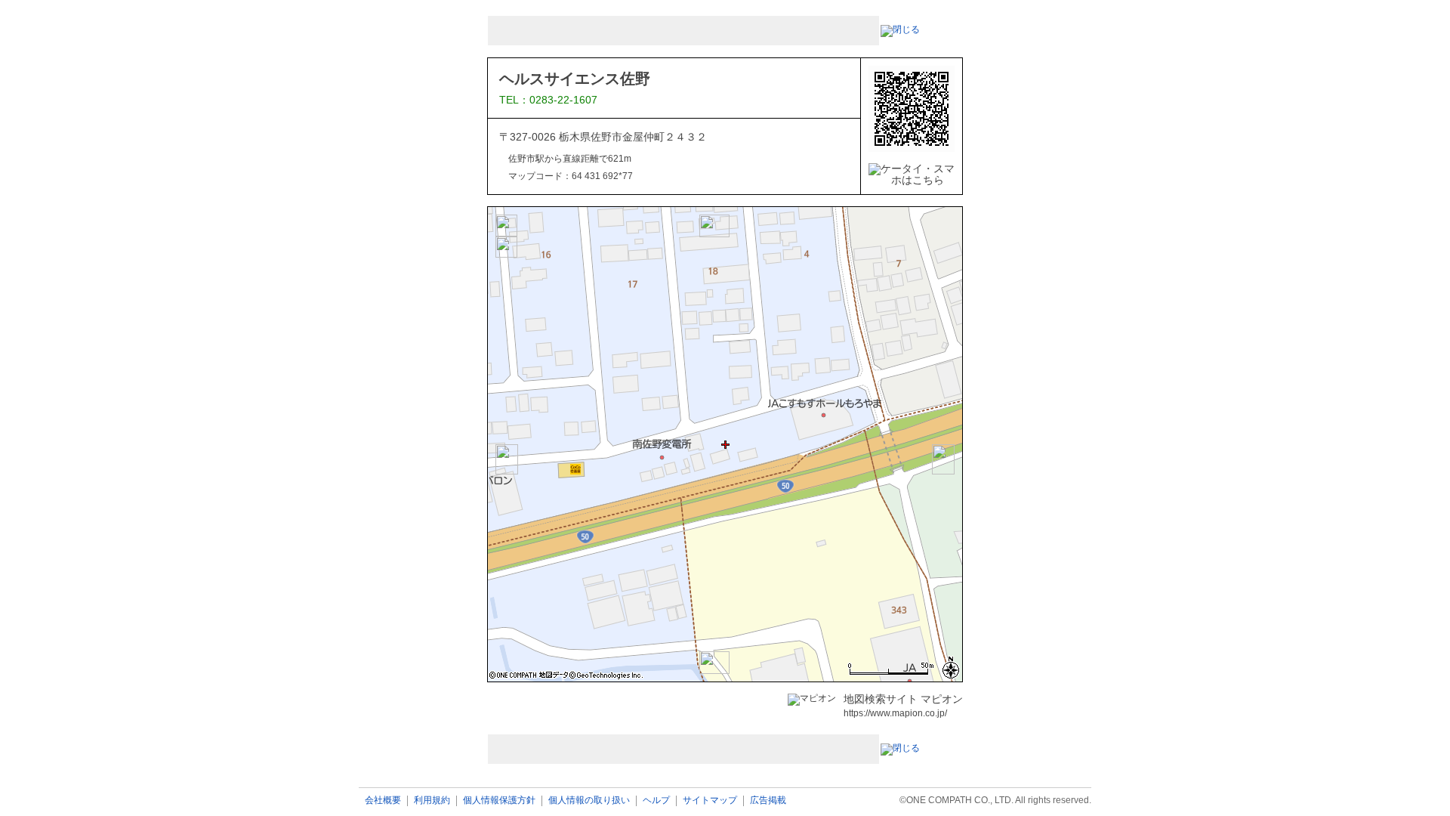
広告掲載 (768, 800)
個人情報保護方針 (499, 800)
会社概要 (383, 800)
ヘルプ (656, 800)
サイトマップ (710, 800)
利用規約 (432, 800)
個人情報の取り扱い (589, 800)
